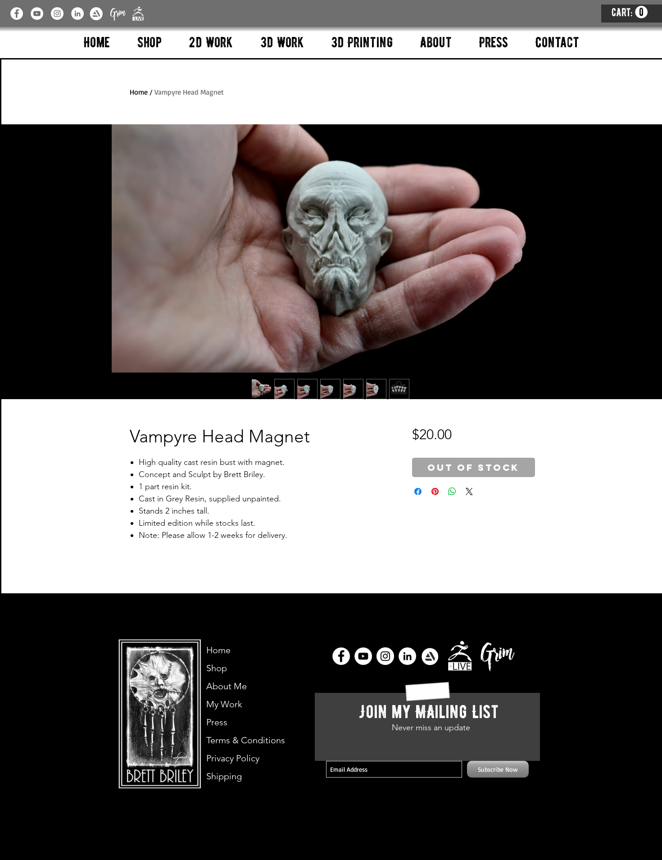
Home (139, 91)
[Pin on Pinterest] (435, 491)
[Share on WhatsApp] (452, 491)
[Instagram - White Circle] (57, 13)
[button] (630, 12)
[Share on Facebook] (418, 491)
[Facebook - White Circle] (16, 13)
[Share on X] (469, 491)
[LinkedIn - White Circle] (77, 13)
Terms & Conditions (245, 740)
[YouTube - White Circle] (37, 13)
